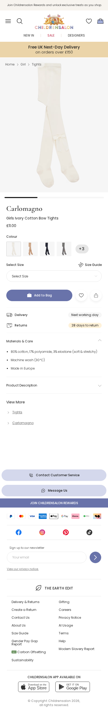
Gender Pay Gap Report (25, 642)
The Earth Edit (59, 588)
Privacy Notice (70, 617)
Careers (65, 609)
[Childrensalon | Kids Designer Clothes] (54, 19)
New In (29, 35)
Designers (76, 35)
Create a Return (24, 609)
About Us (19, 625)
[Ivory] (13, 249)
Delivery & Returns (26, 602)
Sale (51, 35)
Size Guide (20, 633)
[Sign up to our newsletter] (95, 557)
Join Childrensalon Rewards (54, 503)
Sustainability (23, 660)
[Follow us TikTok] (89, 534)
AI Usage (66, 625)
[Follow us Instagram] (42, 534)
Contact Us (21, 617)
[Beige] (30, 249)
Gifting (64, 602)
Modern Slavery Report (76, 649)
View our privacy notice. (23, 569)
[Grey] (64, 249)
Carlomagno (24, 208)
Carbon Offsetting (29, 652)
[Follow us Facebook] (18, 534)
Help (62, 641)
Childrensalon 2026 (63, 701)
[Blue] (47, 249)
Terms (64, 633)
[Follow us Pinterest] (66, 534)
